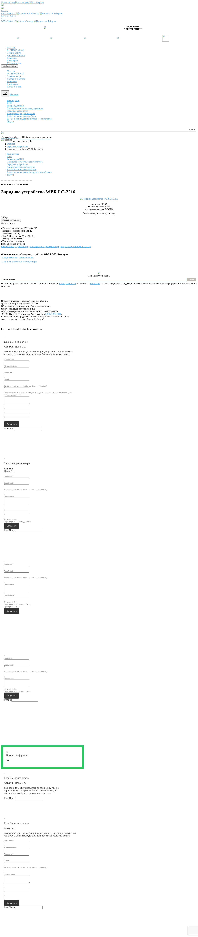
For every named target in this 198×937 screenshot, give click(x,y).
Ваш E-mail (9, 483)
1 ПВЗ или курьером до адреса (35, 137)
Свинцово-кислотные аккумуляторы (25, 108)
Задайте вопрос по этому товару (99, 213)
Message (8, 428)
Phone (7, 700)
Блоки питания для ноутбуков (21, 116)
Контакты (12, 58)
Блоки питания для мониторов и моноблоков (29, 118)
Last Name (9, 907)
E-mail (7, 379)
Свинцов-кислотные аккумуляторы (19, 261)
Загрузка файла (10, 520)
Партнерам (12, 60)
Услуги (10, 121)
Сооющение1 (9, 595)
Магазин (11, 47)
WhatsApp (95, 283)
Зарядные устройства (17, 111)
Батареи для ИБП (15, 105)
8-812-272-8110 (8, 16)
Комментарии (9, 874)
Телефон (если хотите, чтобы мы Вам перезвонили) (25, 386)
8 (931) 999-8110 (67, 283)
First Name (9, 530)
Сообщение (9, 496)
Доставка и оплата (16, 55)
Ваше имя (8, 373)
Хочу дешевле (8, 223)
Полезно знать (14, 63)
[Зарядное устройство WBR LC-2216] (99, 199)
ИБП (9, 103)
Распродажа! (13, 100)
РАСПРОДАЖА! (15, 50)
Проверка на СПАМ (12, 607)
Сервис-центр (14, 53)
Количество (9, 359)
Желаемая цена (10, 366)
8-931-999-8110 (8, 13)
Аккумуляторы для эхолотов (21, 113)
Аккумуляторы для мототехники (18, 257)
